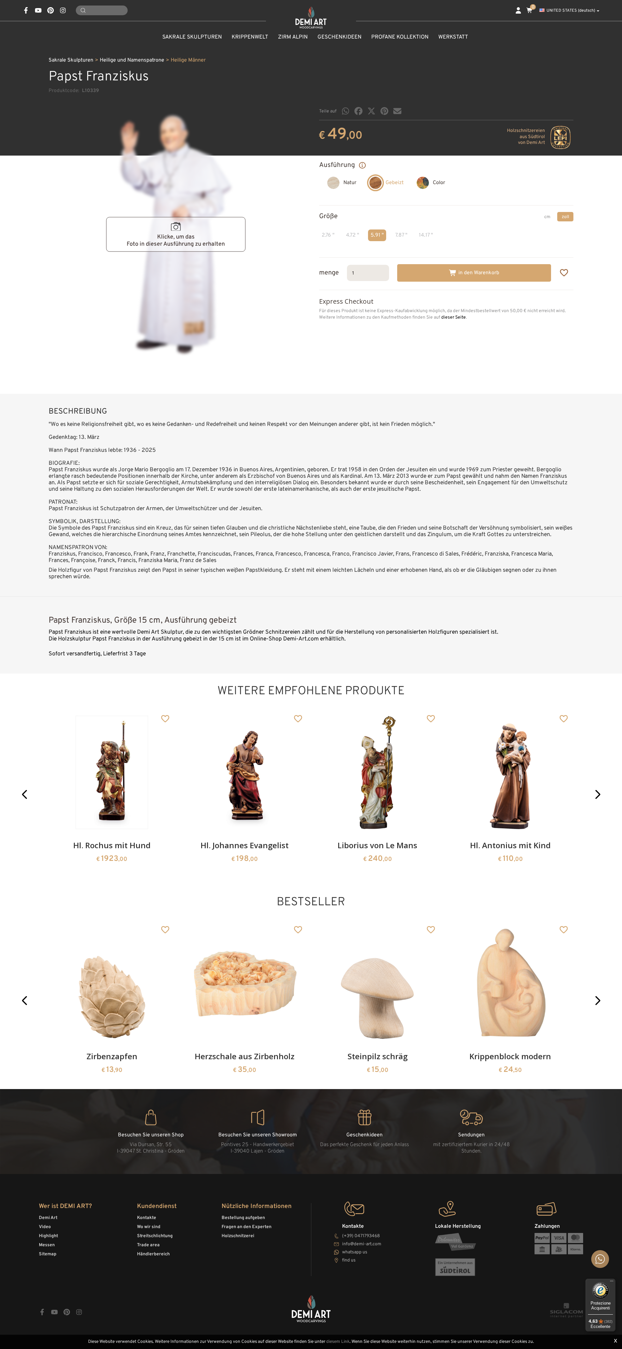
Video (45, 1227)
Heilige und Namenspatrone (132, 60)
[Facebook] (358, 111)
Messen (47, 1245)
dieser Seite (453, 317)
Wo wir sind (148, 1227)
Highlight (48, 1236)
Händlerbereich (153, 1254)
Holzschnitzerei (238, 1236)
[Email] (397, 111)
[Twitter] (371, 111)
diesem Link (338, 1341)
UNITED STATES (571, 10)
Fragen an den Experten (246, 1227)
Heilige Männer (188, 60)
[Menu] (612, 1282)
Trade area (148, 1245)
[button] (24, 794)
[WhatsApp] (345, 111)
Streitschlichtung (155, 1236)
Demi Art (48, 1218)
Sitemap (47, 1254)
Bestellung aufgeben (243, 1218)
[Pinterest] (384, 111)
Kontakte (146, 1218)
